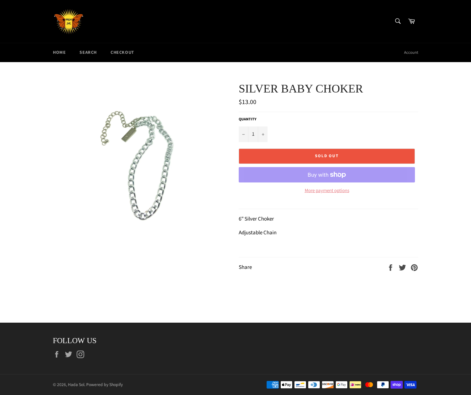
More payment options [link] (327, 191)
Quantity (247, 119)
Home (59, 52)
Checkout (122, 52)
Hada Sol (76, 385)
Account (411, 52)
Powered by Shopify (104, 385)
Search (88, 52)
